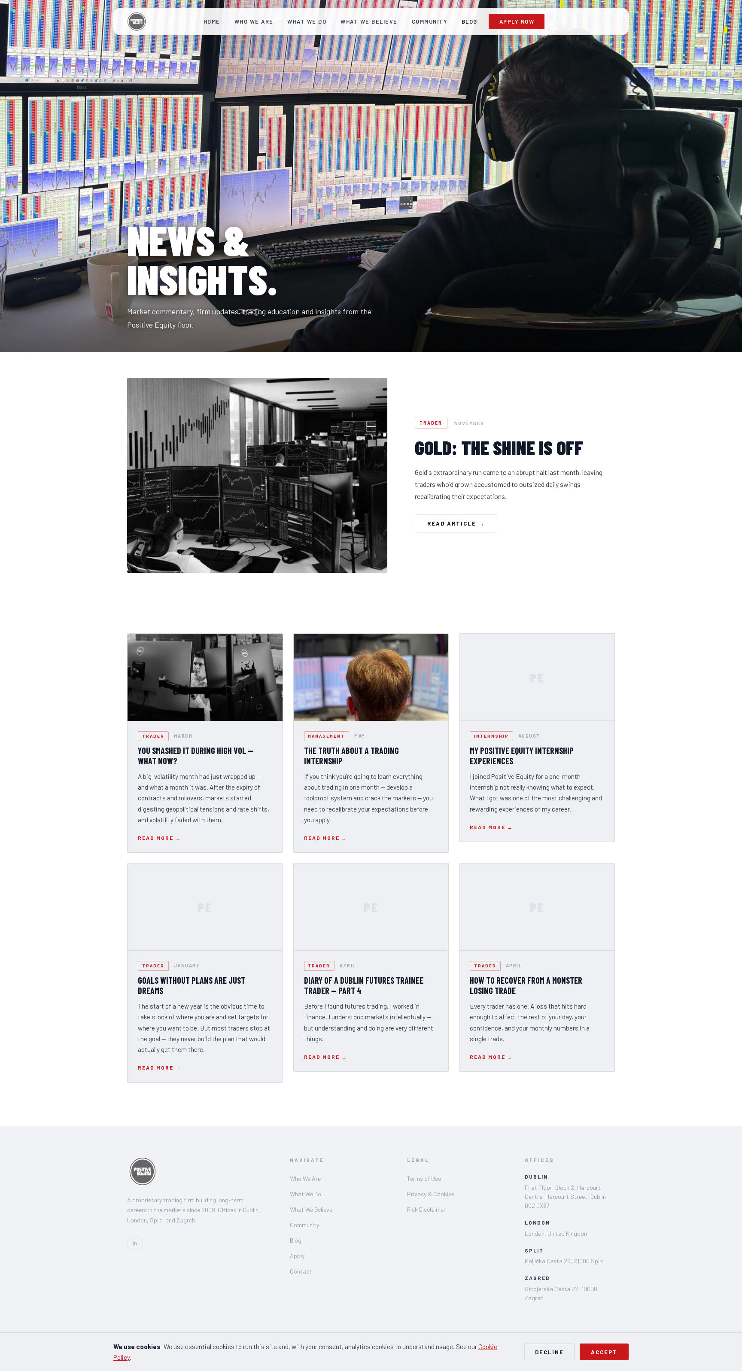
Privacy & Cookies (430, 1194)
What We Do (306, 21)
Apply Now (517, 21)
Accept (604, 1352)
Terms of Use (424, 1178)
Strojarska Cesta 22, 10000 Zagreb (561, 1293)
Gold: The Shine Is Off (499, 447)
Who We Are (254, 21)
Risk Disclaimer (426, 1209)
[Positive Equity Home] (136, 21)
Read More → (159, 838)
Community (430, 21)
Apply (297, 1255)
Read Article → (456, 523)
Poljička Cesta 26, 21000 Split (564, 1261)
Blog (469, 21)
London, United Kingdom (557, 1233)
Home (212, 21)
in (135, 1243)
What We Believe (369, 21)
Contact (301, 1271)
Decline (549, 1352)
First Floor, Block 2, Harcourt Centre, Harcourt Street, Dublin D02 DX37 (565, 1196)
